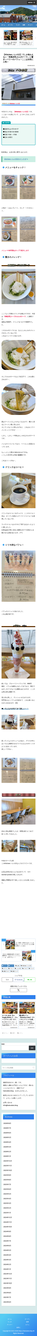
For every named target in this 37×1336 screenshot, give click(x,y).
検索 (3, 1044)
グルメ (11, 968)
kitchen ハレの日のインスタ (15, 159)
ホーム (10, 1319)
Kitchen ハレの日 (26, 965)
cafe (18, 965)
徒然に (18, 1327)
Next (36, 38)
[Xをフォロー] (18, 990)
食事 (27, 1322)
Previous (1, 38)
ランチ (12, 965)
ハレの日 (18, 968)
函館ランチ (15, 971)
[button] (33, 1068)
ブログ (25, 968)
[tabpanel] (10, 37)
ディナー (9, 1324)
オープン (27, 1319)
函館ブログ (6, 971)
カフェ (5, 965)
